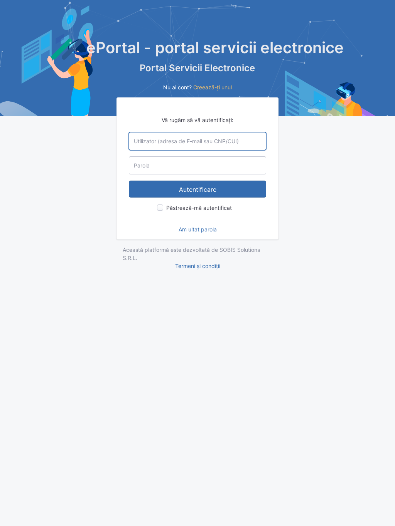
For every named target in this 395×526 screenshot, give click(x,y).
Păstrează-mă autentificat (199, 207)
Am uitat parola (198, 229)
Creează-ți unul (212, 87)
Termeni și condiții (197, 266)
